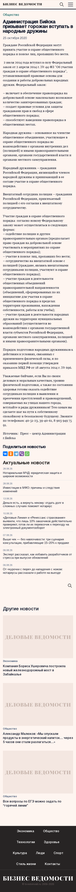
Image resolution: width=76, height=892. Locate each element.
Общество (11, 15)
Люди (40, 853)
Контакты (52, 864)
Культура (20, 853)
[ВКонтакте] (5, 453)
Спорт (58, 853)
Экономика (10, 661)
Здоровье (51, 842)
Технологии (26, 842)
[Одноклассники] (10, 453)
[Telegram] (16, 453)
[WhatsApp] (27, 453)
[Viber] (21, 453)
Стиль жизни (26, 864)
